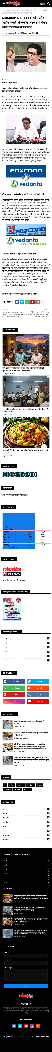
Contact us (26, 1040)
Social (28, 789)
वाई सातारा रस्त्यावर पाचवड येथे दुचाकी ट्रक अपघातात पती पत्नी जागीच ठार (31, 734)
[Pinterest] (32, 302)
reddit (39, 688)
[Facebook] (17, 302)
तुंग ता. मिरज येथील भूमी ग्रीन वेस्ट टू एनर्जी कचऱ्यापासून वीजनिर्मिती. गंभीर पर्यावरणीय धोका (26, 410)
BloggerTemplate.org (26, 1047)
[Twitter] (22, 302)
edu (40, 785)
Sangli (19, 789)
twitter (40, 681)
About (16, 1040)
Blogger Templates (24, 1044)
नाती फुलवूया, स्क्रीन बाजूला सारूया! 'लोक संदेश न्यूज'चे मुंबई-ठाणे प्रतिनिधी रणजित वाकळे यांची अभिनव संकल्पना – (23, 369)
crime (21, 785)
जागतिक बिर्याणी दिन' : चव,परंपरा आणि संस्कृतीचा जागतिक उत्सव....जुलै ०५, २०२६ (25, 451)
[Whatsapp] (27, 302)
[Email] (37, 302)
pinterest (16, 694)
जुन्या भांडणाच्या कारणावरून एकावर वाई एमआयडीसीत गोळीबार (29, 722)
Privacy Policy (40, 1040)
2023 (26, 652)
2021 (26, 660)
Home (4, 10)
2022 (26, 656)
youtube (39, 701)
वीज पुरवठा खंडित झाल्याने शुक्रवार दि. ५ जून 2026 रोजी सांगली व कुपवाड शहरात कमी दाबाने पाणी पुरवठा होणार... (30, 931)
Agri (12, 785)
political (8, 789)
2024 (26, 647)
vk (40, 694)
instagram (15, 701)
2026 (26, 638)
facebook (16, 681)
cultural (31, 785)
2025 (26, 643)
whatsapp (16, 688)
